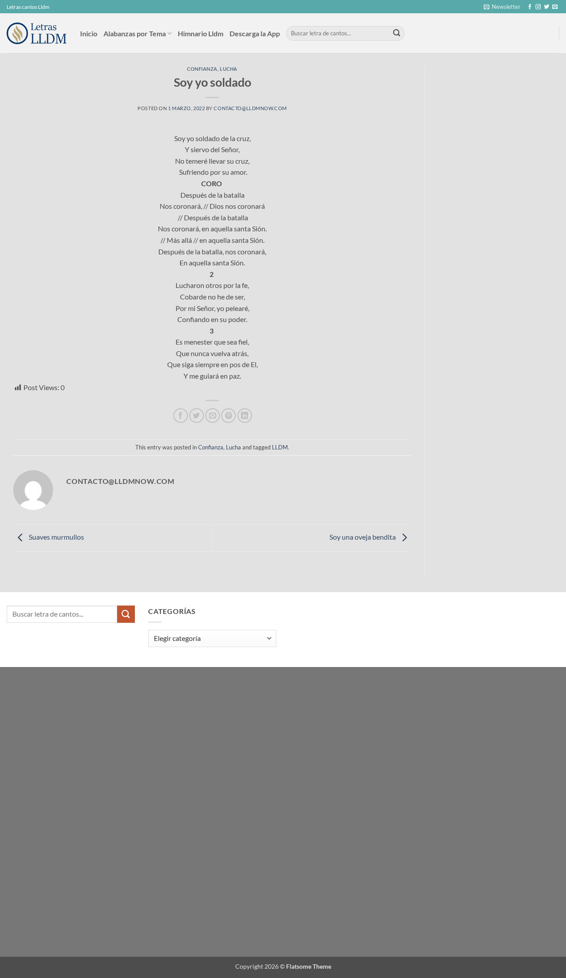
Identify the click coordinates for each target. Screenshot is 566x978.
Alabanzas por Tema (134, 33)
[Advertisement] (500, 132)
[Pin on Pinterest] (228, 415)
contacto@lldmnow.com (250, 108)
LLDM (280, 447)
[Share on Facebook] (180, 415)
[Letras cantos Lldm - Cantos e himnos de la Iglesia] (37, 33)
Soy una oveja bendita (363, 537)
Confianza (202, 69)
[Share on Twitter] (196, 415)
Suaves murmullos (55, 537)
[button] (502, 6)
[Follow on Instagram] (538, 7)
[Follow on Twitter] (546, 7)
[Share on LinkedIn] (244, 415)
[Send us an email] (555, 7)
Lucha (228, 69)
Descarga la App (254, 33)
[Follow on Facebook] (529, 7)
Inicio (88, 33)
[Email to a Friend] (212, 415)
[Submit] (396, 33)
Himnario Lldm (200, 33)
